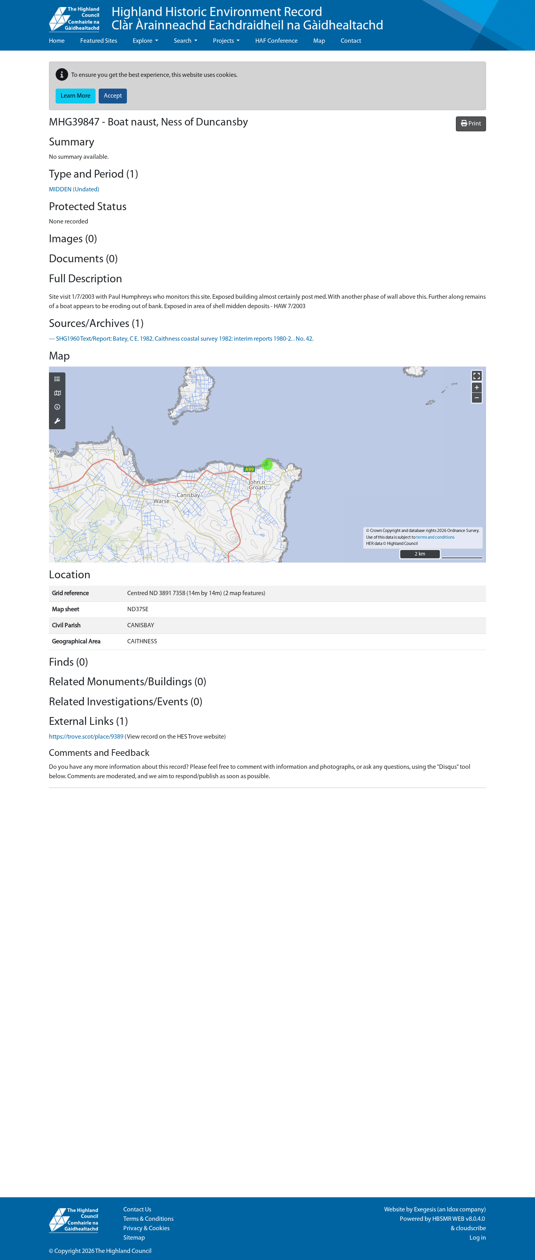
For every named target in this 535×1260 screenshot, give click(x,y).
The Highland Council (123, 1251)
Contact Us (137, 1210)
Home (57, 41)
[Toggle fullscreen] (477, 376)
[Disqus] (267, 892)
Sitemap (134, 1238)
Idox (452, 1210)
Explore (143, 41)
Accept (113, 96)
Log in (478, 1238)
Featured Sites (98, 41)
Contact (351, 41)
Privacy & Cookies (146, 1229)
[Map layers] (57, 380)
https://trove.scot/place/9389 (86, 737)
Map (319, 41)
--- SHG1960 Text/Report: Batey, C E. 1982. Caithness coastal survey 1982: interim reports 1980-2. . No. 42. (181, 339)
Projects (224, 41)
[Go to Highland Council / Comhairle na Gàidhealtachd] (74, 16)
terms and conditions (435, 538)
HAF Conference (276, 41)
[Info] (57, 408)
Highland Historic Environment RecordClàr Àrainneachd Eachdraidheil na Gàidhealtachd (247, 19)
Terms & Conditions (148, 1219)
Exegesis (425, 1210)
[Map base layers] (57, 394)
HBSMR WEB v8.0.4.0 (459, 1219)
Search (183, 41)
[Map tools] (57, 422)
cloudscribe (471, 1229)
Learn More (75, 96)
